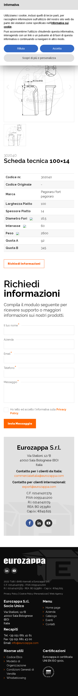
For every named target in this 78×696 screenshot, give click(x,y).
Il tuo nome (12, 325)
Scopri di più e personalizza (39, 57)
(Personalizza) (41, 593)
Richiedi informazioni (24, 263)
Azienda (9, 339)
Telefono (10, 368)
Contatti (50, 624)
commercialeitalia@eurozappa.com (39, 476)
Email (8, 353)
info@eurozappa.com (25, 642)
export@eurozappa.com (39, 487)
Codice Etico (14, 657)
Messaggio (11, 382)
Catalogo (51, 615)
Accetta (57, 48)
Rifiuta (21, 48)
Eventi (49, 620)
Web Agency (56, 593)
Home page (53, 607)
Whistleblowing (16, 677)
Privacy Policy (11, 593)
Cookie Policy (26, 593)
